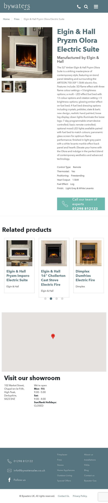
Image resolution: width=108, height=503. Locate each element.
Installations (90, 460)
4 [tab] (62, 298)
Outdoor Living (64, 475)
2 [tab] (51, 298)
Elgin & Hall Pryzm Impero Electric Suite (17, 275)
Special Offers (64, 480)
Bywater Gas (90, 480)
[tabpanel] (19, 265)
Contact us (89, 475)
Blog (86, 470)
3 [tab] (56, 298)
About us (88, 454)
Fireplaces (62, 454)
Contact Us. (63, 496)
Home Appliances (66, 470)
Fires (16, 19)
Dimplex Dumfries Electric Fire (85, 275)
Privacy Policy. (80, 496)
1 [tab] (45, 298)
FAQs (87, 465)
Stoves (60, 465)
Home (6, 19)
